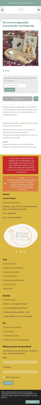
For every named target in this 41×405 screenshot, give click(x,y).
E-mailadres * (7, 367)
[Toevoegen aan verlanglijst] (35, 98)
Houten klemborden (10, 276)
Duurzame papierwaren (11, 272)
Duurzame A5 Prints (10, 284)
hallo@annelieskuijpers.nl (12, 202)
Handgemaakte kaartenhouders (14, 280)
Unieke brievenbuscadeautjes (13, 268)
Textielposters (8, 288)
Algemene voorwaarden (12, 327)
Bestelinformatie (9, 300)
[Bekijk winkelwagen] (38, 10)
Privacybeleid (9, 331)
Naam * (5, 357)
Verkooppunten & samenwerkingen (16, 340)
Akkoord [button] (32, 402)
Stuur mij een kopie (12, 377)
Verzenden (10, 90)
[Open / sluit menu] (2, 10)
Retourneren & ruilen (11, 335)
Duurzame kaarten (9, 263)
